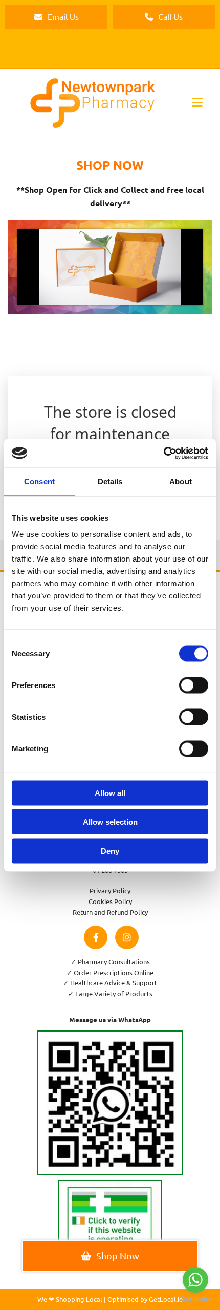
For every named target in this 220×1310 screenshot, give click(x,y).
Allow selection (110, 822)
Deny (110, 850)
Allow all (110, 792)
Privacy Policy (110, 890)
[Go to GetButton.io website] (195, 1299)
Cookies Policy (110, 901)
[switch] (193, 685)
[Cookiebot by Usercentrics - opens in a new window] (163, 453)
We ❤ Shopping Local (69, 1299)
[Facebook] (95, 937)
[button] (56, 17)
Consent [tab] (39, 481)
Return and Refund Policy (110, 912)
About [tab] (180, 481)
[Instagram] (127, 937)
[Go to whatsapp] (195, 1280)
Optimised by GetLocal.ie (145, 1299)
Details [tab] (110, 481)
